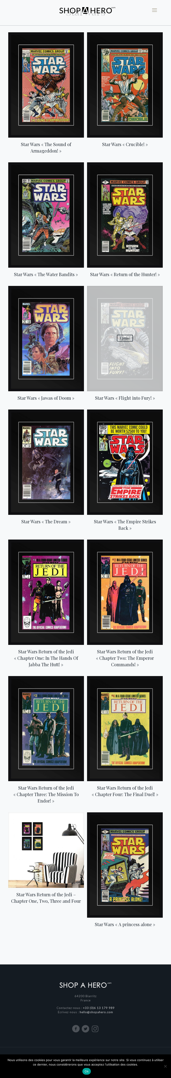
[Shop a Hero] (85, 10)
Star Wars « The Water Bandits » (46, 274)
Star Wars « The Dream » (46, 521)
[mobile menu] (154, 10)
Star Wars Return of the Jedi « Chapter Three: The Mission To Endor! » (46, 794)
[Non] (165, 1066)
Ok (87, 1071)
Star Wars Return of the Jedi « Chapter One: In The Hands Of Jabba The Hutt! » (46, 657)
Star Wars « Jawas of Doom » (46, 398)
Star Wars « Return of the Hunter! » (125, 274)
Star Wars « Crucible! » (125, 144)
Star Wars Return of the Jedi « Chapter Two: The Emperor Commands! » (125, 657)
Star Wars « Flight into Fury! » (125, 398)
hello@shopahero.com (96, 1012)
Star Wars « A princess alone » (125, 924)
